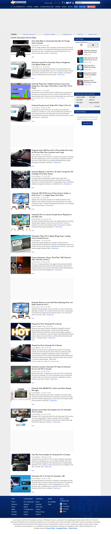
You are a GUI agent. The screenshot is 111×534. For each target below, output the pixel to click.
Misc (42, 361)
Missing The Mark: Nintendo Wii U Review (47, 324)
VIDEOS (64, 7)
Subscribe (82, 6)
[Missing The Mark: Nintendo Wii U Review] (21, 332)
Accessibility (52, 502)
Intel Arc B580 (80, 97)
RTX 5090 (79, 100)
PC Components (52, 361)
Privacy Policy (40, 512)
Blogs (13, 509)
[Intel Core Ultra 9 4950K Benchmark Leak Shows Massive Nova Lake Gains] (80, 67)
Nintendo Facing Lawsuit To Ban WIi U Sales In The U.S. (51, 105)
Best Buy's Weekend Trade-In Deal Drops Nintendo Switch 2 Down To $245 (90, 51)
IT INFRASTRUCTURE (47, 7)
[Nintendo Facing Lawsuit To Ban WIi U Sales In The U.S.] (21, 113)
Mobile (46, 361)
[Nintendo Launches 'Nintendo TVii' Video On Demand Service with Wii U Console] (21, 374)
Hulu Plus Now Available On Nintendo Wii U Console (51, 455)
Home (13, 502)
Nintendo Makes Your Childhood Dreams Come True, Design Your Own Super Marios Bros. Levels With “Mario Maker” (52, 86)
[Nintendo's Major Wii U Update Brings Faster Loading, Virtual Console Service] (21, 243)
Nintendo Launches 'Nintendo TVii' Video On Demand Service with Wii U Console (51, 368)
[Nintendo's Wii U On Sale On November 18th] (21, 483)
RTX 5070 (79, 102)
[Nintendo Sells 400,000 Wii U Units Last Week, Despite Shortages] (21, 396)
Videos (26, 514)
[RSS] (73, 3)
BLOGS (70, 7)
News (33, 57)
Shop (76, 6)
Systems (26, 504)
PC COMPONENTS (19, 7)
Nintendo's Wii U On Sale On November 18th (48, 476)
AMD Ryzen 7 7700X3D (50, 34)
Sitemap (14, 514)
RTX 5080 (92, 97)
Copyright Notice (61, 528)
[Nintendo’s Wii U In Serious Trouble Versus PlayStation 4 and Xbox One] (21, 222)
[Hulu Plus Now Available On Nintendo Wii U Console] (21, 462)
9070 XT (91, 100)
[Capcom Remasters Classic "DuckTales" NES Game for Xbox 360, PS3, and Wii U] (21, 265)
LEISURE (57, 7)
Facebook (66, 506)
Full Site (14, 512)
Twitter (65, 504)
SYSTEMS (29, 7)
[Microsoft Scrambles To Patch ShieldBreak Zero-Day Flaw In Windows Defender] (80, 75)
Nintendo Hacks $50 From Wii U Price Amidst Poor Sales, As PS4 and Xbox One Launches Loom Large (52, 151)
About (37, 502)
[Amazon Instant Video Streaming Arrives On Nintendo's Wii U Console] (21, 417)
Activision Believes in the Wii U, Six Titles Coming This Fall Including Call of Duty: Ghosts (52, 173)
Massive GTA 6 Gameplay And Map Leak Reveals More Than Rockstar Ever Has (90, 81)
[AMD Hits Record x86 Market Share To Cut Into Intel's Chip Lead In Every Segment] (80, 60)
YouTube (66, 509)
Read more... (54, 53)
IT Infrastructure (28, 509)
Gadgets (39, 361)
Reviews (14, 504)
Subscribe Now (87, 123)
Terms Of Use (72, 528)
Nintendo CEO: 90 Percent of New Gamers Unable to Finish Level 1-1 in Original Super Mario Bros (51, 194)
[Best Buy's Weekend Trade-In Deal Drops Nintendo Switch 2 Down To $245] (80, 52)
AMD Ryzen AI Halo (67, 34)
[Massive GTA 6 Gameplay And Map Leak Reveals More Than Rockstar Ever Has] (80, 82)
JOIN (51, 3)
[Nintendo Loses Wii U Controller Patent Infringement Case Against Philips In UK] (21, 70)
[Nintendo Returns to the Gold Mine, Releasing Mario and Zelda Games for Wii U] (21, 310)
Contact (38, 509)
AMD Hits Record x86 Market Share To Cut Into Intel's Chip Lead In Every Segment (90, 59)
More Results (97, 106)
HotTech (38, 514)
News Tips (39, 507)
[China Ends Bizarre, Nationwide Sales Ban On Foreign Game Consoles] (21, 48)
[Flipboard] (70, 3)
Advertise (39, 504)
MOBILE (36, 7)
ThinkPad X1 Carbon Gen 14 (29, 34)
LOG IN (47, 3)
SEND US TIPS (57, 3)
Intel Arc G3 (80, 34)
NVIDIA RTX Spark (93, 34)
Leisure (26, 512)
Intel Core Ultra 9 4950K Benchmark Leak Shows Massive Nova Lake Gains (90, 66)
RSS (64, 511)
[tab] (81, 45)
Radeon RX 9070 (94, 102)
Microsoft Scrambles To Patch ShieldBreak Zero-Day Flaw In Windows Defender (90, 74)
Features (34, 361)
